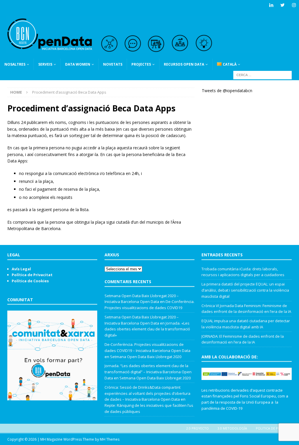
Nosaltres (14, 64)
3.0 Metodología (232, 428)
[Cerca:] (262, 74)
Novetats (112, 64)
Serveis (45, 64)
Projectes (141, 64)
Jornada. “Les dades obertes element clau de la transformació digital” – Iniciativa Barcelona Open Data (148, 372)
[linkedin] (271, 5)
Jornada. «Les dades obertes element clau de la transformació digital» (147, 329)
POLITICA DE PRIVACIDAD (275, 428)
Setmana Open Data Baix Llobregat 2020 (145, 356)
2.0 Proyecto (197, 428)
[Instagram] (294, 5)
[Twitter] (282, 5)
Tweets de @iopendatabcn (227, 90)
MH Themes (109, 439)
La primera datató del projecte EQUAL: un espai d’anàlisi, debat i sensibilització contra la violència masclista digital (245, 290)
